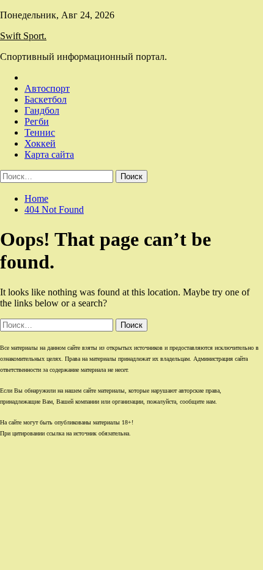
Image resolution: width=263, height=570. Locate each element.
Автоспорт (47, 88)
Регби (36, 121)
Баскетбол (45, 99)
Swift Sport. (23, 36)
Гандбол (41, 110)
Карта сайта (49, 154)
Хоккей (40, 143)
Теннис (39, 132)
